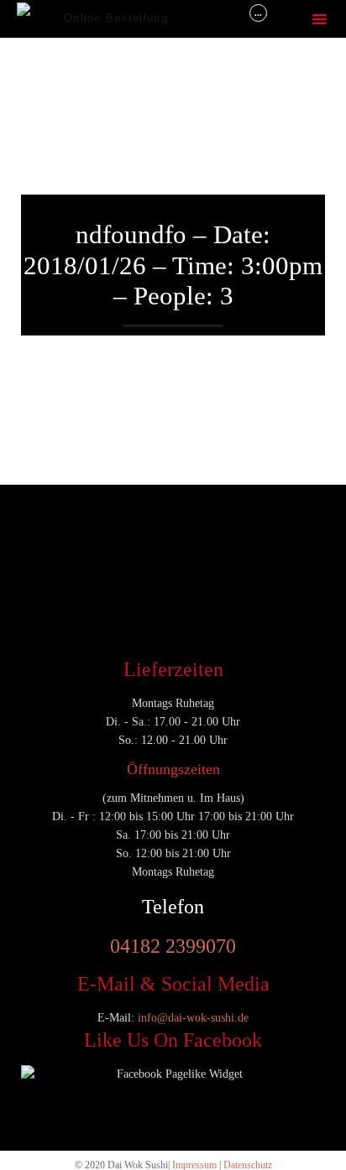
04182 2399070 (173, 946)
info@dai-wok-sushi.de (193, 1017)
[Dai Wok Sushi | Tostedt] (40, 19)
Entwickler (53, 529)
